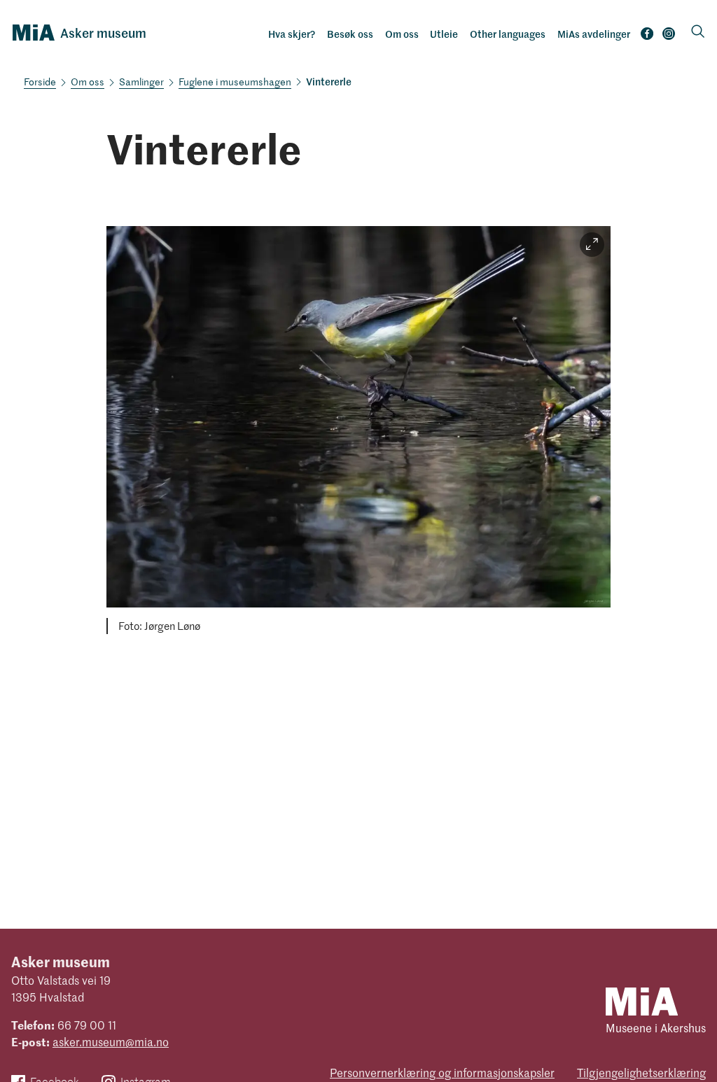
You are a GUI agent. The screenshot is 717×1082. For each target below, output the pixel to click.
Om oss (402, 34)
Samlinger (141, 81)
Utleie (444, 34)
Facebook (647, 36)
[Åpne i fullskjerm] (592, 244)
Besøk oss (350, 34)
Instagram (668, 36)
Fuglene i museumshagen (235, 81)
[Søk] (698, 32)
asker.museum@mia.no (111, 1041)
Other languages (507, 34)
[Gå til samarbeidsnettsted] (642, 1000)
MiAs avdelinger (593, 34)
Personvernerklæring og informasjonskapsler (442, 1072)
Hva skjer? (291, 34)
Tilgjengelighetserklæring (641, 1072)
